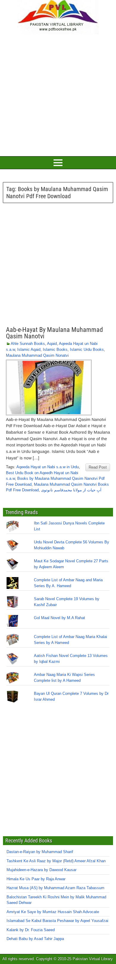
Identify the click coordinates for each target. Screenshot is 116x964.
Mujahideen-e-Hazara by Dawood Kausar (41, 870)
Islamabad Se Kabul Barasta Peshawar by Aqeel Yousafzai (57, 920)
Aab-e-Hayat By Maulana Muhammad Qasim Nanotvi (54, 333)
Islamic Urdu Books (87, 349)
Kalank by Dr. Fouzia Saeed (31, 930)
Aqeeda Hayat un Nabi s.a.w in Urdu (47, 467)
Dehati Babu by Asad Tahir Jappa (35, 938)
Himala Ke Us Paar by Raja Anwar (36, 879)
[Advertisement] (58, 94)
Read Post (98, 467)
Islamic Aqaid (28, 349)
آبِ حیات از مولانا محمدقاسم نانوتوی (71, 490)
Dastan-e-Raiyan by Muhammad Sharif (40, 852)
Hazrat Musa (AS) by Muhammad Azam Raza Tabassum (55, 888)
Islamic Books (55, 349)
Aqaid (52, 343)
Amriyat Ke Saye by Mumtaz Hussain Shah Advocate (53, 912)
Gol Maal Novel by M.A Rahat (59, 618)
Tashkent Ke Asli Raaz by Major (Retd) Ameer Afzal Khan (56, 861)
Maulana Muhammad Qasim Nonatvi (37, 355)
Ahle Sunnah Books (28, 343)
